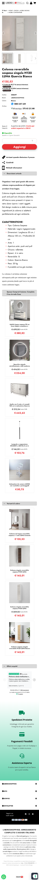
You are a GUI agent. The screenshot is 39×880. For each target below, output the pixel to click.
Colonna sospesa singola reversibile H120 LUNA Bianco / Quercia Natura (19, 647)
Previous (3, 58)
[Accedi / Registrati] (31, 3)
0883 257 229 (20, 104)
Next (35, 58)
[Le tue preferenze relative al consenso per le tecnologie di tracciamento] (35, 876)
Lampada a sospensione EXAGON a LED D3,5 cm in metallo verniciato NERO (19, 445)
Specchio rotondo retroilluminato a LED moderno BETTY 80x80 (19, 365)
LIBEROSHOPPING (17, 98)
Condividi (9, 162)
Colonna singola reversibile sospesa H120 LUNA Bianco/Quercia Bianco (19, 607)
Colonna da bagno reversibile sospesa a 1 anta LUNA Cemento (19, 534)
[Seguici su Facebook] (25, 814)
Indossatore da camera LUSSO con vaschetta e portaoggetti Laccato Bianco (19, 485)
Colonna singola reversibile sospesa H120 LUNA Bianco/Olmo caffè (19, 571)
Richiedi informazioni (14, 168)
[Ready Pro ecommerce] (19, 877)
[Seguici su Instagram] (29, 814)
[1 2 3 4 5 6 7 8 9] (19, 140)
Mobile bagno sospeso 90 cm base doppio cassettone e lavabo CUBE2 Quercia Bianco (19, 325)
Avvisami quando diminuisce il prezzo (20, 157)
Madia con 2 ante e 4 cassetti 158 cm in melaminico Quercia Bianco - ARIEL (19, 405)
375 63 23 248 (29, 108)
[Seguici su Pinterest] (32, 814)
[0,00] (34, 3)
